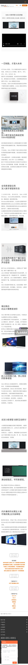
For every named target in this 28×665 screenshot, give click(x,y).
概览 (17, 5)
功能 (20, 5)
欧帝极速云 (14, 599)
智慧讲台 (14, 605)
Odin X (14, 597)
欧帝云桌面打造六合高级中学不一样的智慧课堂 (14, 570)
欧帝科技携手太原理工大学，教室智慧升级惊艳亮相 (14, 562)
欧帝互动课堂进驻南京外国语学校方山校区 (14, 568)
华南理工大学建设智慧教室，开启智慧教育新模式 (14, 566)
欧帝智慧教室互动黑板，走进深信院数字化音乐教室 (14, 564)
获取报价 (25, 5)
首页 (2, 613)
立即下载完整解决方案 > (14, 583)
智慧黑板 (14, 601)
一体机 (14, 603)
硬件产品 (5, 613)
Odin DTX (14, 595)
